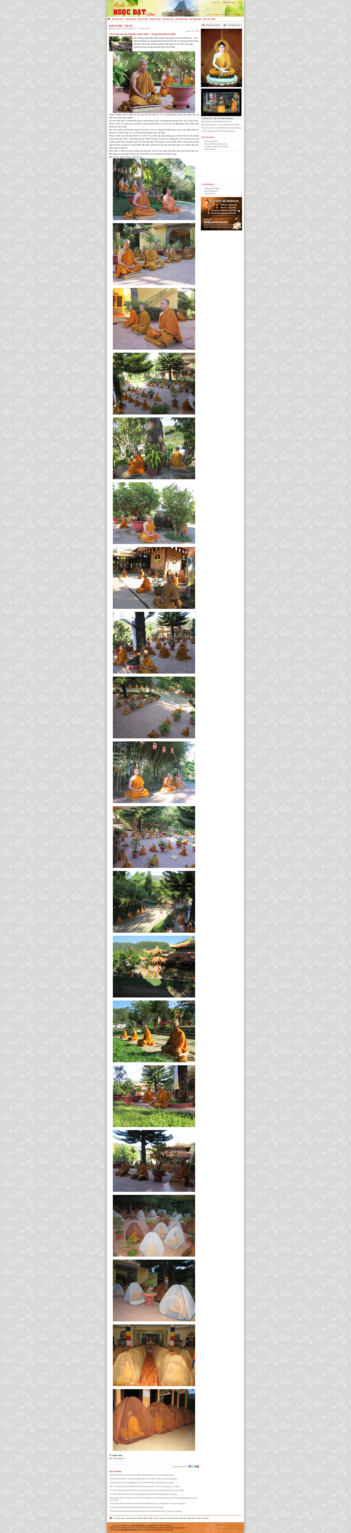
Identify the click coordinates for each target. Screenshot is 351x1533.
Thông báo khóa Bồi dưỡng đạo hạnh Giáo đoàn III (129, 1507)
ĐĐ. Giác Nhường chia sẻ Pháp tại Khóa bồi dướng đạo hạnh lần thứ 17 (137, 1486)
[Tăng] (198, 31)
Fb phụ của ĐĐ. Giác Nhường (215, 144)
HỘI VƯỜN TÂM (181, 19)
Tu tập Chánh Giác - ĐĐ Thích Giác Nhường (218, 131)
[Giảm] (196, 31)
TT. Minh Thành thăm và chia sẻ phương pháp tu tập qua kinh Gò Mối (136, 1494)
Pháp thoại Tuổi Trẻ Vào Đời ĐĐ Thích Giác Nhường (221, 128)
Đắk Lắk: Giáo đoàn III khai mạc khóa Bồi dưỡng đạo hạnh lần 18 (134, 1475)
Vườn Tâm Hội (209, 149)
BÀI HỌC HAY (168, 19)
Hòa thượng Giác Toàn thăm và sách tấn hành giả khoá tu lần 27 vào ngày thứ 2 (140, 1503)
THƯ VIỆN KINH (195, 19)
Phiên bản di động (229, 2)
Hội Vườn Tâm (209, 194)
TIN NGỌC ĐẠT (118, 19)
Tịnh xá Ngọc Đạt (210, 141)
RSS (240, 2)
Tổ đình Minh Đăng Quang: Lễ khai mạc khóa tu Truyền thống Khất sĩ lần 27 (138, 1511)
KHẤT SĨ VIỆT (142, 19)
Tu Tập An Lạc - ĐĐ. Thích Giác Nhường (217, 118)
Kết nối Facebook (208, 137)
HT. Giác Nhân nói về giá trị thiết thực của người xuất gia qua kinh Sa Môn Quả (139, 1490)
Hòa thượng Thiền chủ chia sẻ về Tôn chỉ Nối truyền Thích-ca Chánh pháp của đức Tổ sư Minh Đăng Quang (150, 1498)
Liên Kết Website (208, 184)
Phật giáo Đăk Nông (212, 188)
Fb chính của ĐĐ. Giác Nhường (216, 147)
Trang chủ (215, 2)
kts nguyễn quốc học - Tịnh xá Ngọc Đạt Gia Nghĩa (220, 125)
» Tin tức (128, 26)
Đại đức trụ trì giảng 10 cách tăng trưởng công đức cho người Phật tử (136, 1479)
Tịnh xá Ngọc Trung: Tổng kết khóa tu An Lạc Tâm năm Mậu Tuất (134, 1483)
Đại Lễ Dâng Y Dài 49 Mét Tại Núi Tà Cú (217, 122)
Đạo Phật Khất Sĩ (210, 191)
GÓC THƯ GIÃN (209, 19)
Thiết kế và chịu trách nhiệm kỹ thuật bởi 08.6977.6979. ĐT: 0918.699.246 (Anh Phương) (229, 1527)
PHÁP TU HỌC (155, 19)
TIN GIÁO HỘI (130, 19)
